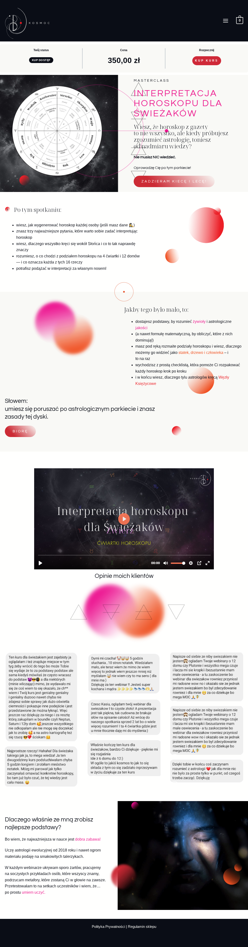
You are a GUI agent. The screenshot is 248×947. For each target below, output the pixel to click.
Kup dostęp (41, 60)
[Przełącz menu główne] (225, 20)
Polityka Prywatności (109, 927)
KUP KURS (206, 60)
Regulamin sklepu (142, 927)
